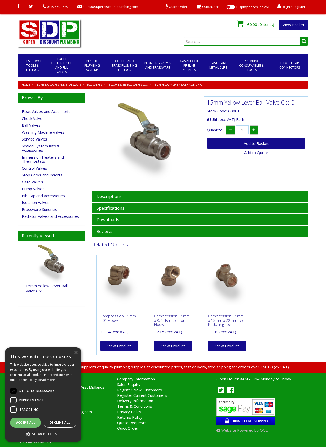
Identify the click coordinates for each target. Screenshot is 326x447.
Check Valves (33, 118)
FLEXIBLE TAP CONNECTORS (289, 65)
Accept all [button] (25, 422)
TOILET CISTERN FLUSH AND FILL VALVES (62, 65)
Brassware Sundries (39, 209)
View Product (119, 345)
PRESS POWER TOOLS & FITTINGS (32, 65)
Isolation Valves (35, 202)
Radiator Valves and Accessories (50, 216)
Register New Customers (139, 389)
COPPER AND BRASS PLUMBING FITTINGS (124, 65)
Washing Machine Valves (43, 132)
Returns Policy (129, 417)
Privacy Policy (129, 411)
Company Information (136, 378)
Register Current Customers (142, 395)
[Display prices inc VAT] (230, 7)
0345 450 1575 (57, 6)
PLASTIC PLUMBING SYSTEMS (92, 65)
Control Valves (34, 168)
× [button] (76, 353)
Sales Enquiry (128, 384)
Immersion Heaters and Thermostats (43, 159)
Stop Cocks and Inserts (42, 174)
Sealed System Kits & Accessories (41, 148)
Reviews (104, 231)
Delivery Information (135, 400)
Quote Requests (131, 422)
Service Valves (34, 139)
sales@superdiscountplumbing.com (110, 6)
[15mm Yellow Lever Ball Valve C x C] (144, 141)
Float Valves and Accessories (47, 111)
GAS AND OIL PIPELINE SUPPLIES (189, 65)
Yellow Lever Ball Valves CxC (127, 84)
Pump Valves (33, 188)
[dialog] (43, 394)
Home (26, 84)
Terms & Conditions (134, 406)
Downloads (108, 219)
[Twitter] (31, 7)
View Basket (293, 24)
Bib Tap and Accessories (43, 195)
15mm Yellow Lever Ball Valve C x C (177, 84)
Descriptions (109, 196)
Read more (46, 380)
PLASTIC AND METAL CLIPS (218, 65)
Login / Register (293, 6)
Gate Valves (32, 181)
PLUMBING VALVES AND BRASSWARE (157, 65)
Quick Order (127, 428)
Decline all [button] (60, 422)
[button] (43, 434)
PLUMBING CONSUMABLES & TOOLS (251, 65)
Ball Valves (94, 84)
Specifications (110, 208)
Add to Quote (256, 152)
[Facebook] (18, 7)
